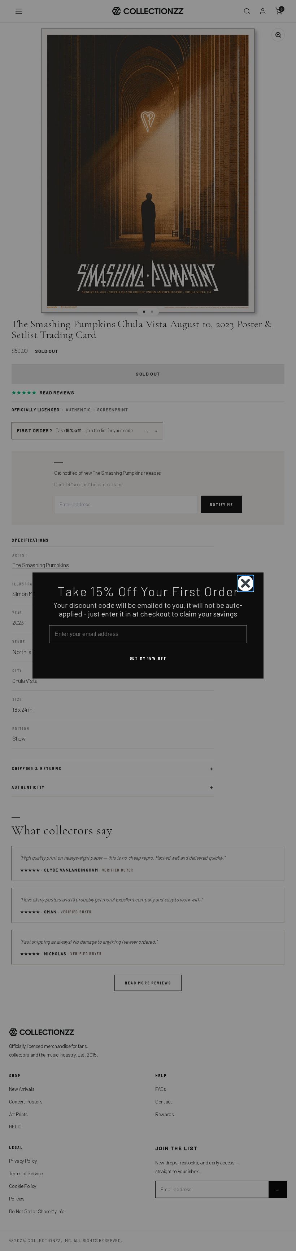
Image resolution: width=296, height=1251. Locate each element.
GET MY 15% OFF (148, 657)
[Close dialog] (245, 583)
